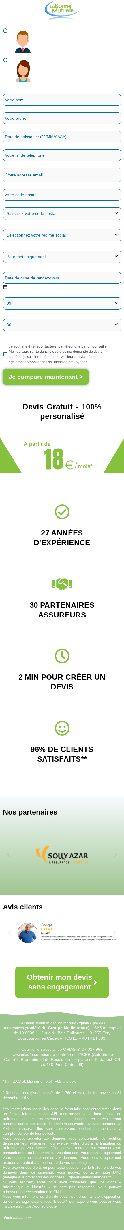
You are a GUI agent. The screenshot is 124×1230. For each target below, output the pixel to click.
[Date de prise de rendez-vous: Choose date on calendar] (5, 287)
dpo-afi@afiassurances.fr (90, 1177)
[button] (8, 854)
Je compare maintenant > (46, 376)
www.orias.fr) (23, 1055)
